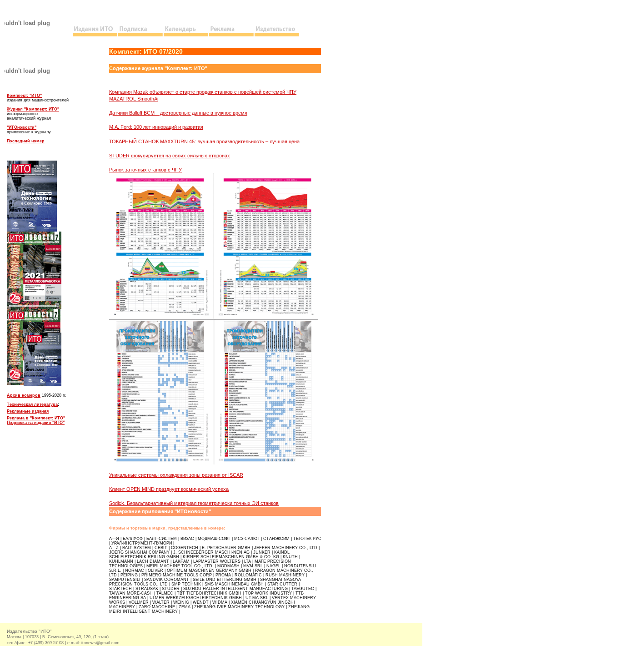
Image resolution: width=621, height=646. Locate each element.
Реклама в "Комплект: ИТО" (36, 418)
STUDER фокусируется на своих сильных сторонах (169, 155)
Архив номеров (23, 395)
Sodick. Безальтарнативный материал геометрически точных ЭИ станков (194, 503)
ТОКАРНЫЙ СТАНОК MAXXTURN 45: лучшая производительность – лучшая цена (204, 141)
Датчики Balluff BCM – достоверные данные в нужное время (178, 113)
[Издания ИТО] (95, 35)
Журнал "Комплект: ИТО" (33, 109)
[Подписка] (141, 35)
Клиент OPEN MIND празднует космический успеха (169, 489)
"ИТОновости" (21, 127)
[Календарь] (186, 35)
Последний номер (26, 141)
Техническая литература (32, 404)
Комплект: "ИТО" (24, 95)
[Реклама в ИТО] (232, 35)
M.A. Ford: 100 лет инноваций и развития (156, 127)
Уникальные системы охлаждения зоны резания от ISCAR (176, 475)
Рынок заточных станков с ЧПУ (145, 169)
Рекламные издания (28, 411)
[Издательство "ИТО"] (277, 35)
